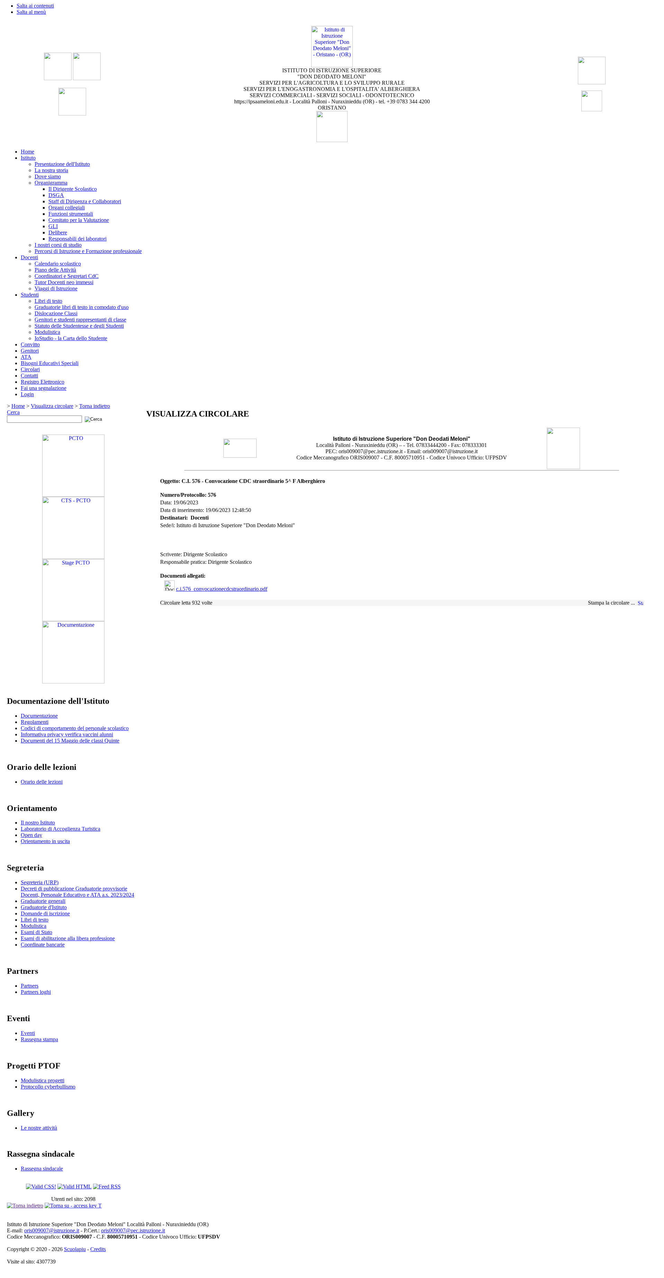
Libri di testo (48, 301)
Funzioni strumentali (70, 214)
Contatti (29, 376)
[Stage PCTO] (73, 619)
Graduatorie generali (43, 901)
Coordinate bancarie (43, 945)
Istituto (28, 158)
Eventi (28, 1033)
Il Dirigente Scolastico (72, 189)
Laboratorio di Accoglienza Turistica (60, 829)
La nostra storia (51, 170)
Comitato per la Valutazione (78, 220)
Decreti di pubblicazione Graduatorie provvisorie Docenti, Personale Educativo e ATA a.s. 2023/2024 (77, 892)
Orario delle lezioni (42, 782)
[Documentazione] (73, 681)
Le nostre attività (39, 1128)
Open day (31, 835)
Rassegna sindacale (42, 1169)
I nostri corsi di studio (58, 245)
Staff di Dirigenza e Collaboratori (84, 201)
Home (27, 152)
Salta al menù (31, 12)
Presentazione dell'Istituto (62, 164)
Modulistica (47, 332)
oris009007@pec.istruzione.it (133, 1230)
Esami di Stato (36, 932)
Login (27, 394)
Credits (98, 1249)
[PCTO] (73, 495)
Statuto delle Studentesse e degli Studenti (79, 326)
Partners (29, 986)
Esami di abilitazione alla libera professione (68, 938)
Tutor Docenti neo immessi (64, 282)
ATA (26, 357)
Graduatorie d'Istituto (44, 907)
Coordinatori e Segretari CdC (67, 276)
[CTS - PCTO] (73, 557)
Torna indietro (94, 406)
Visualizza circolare (52, 406)
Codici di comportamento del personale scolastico (75, 728)
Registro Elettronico (42, 382)
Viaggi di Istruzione (56, 288)
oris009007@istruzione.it (51, 1230)
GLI (53, 226)
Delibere (57, 232)
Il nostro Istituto (38, 822)
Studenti (30, 295)
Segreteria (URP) (39, 882)
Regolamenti (34, 722)
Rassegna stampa (39, 1039)
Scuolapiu (75, 1249)
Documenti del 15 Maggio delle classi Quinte (70, 741)
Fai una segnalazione (43, 388)
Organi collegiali (66, 208)
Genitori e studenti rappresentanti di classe (80, 320)
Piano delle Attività (55, 270)
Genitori (30, 351)
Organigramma (51, 183)
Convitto (30, 344)
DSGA (56, 195)
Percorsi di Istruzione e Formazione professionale (88, 251)
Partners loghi (36, 992)
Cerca (13, 412)
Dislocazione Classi (56, 313)
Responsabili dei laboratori (77, 239)
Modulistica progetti (42, 1080)
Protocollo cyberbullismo (48, 1087)
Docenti (29, 257)
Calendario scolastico (58, 264)
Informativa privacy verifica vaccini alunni (67, 734)
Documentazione (39, 716)
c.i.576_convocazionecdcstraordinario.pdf (221, 589)
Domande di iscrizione (45, 913)
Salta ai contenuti (35, 6)
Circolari (30, 369)
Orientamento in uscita (45, 841)
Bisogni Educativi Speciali (50, 363)
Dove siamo (48, 176)
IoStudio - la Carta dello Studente (71, 338)
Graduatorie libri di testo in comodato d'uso (82, 307)
